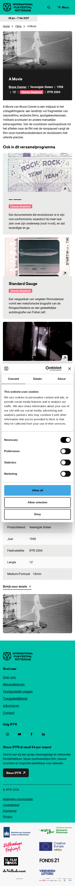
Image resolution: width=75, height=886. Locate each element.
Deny (37, 514)
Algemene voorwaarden (18, 799)
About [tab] (62, 378)
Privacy (7, 816)
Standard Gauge (23, 283)
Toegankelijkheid (15, 698)
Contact (8, 713)
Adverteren (11, 706)
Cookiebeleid (11, 805)
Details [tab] (37, 378)
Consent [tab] (13, 378)
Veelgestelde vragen (18, 691)
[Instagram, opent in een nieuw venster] (7, 734)
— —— (15, 199)
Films (18, 26)
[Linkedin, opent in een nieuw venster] (43, 734)
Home (6, 26)
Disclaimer (10, 811)
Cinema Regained (31, 92)
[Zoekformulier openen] (48, 7)
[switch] (65, 451)
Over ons (9, 677)
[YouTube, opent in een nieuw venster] (19, 734)
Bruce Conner (18, 87)
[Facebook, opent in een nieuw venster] (31, 734)
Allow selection (38, 502)
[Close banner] (69, 368)
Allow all (37, 490)
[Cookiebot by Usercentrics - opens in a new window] (46, 368)
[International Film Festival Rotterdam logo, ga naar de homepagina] (18, 7)
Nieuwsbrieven (14, 684)
